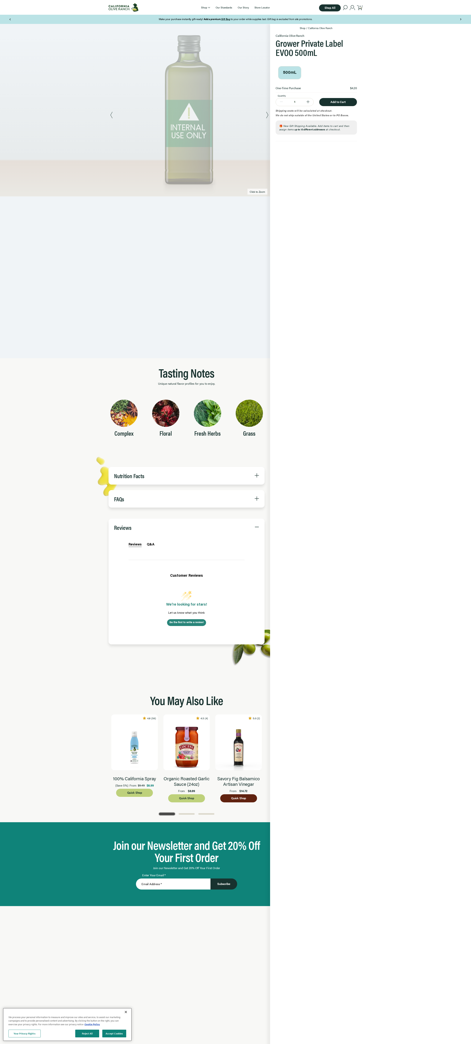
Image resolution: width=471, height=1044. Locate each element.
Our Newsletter (249, 19)
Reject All (87, 1033)
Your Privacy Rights (24, 1033)
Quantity (282, 96)
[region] (67, 1024)
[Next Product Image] (267, 115)
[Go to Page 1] (167, 814)
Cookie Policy (92, 1024)
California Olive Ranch (320, 28)
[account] (352, 8)
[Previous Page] (10, 19)
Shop (302, 28)
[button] (205, 7)
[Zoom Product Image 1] (189, 115)
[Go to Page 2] (187, 814)
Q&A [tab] (150, 544)
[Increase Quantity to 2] (308, 102)
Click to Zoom (257, 191)
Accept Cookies (114, 1033)
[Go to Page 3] (206, 814)
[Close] (126, 1012)
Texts (278, 19)
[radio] (289, 72)
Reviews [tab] (135, 544)
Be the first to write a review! (187, 622)
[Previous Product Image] (111, 115)
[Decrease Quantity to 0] (281, 102)
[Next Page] (461, 19)
